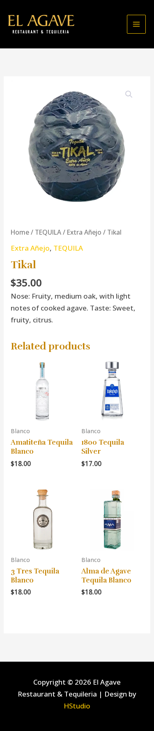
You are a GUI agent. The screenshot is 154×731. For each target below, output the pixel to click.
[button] (129, 94)
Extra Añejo (84, 232)
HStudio (77, 705)
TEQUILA (48, 232)
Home (20, 232)
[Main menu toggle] (136, 24)
